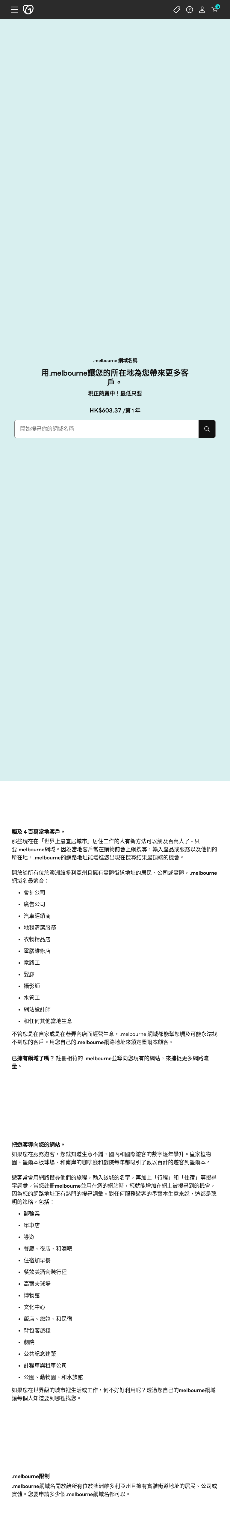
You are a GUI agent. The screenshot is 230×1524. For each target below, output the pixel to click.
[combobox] (106, 429)
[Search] (207, 429)
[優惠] (177, 9)
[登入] (202, 9)
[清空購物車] (215, 9)
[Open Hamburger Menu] (12, 9)
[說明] (189, 9)
